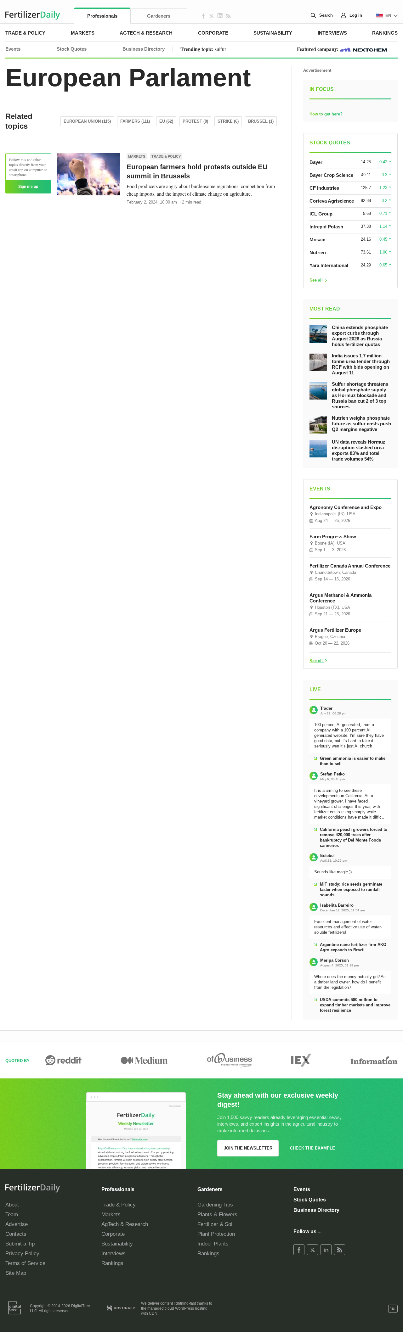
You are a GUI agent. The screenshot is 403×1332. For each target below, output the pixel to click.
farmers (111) (135, 121)
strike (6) (228, 121)
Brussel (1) (261, 121)
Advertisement (317, 70)
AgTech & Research (146, 33)
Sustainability (272, 33)
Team (11, 1214)
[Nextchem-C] (363, 49)
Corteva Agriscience (331, 201)
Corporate (213, 33)
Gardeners (158, 16)
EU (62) (166, 121)
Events (12, 49)
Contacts (15, 1234)
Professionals (102, 16)
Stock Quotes (72, 49)
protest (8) (195, 121)
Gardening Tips (215, 1204)
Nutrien (317, 252)
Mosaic (317, 239)
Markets (82, 33)
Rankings (385, 33)
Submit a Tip (20, 1243)
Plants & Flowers (217, 1214)
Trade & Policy (25, 33)
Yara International (328, 265)
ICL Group (320, 213)
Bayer (315, 162)
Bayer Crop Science (331, 175)
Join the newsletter (248, 1148)
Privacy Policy (22, 1253)
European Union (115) (87, 121)
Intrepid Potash (326, 226)
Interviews (332, 33)
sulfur (220, 49)
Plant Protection (216, 1234)
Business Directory (143, 49)
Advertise (16, 1224)
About (12, 1204)
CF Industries (324, 188)
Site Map (15, 1273)
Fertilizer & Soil (215, 1224)
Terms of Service (25, 1263)
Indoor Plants (213, 1243)
